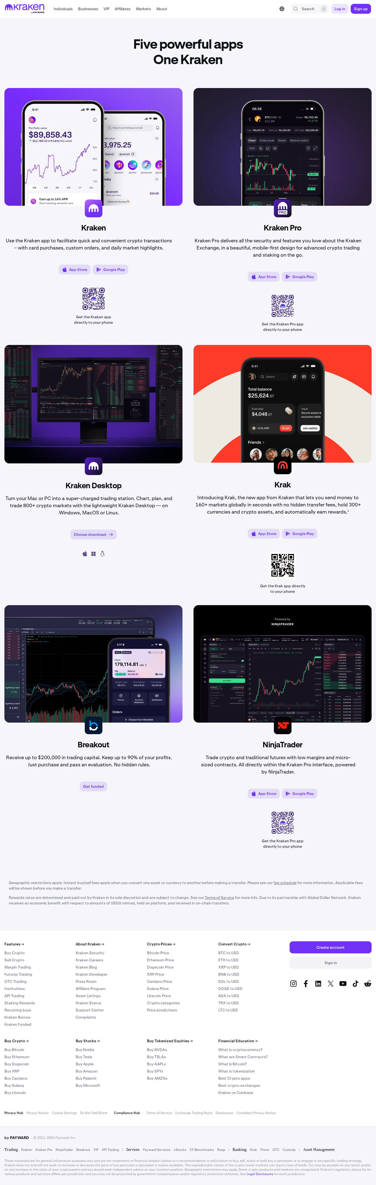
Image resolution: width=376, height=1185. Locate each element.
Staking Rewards (19, 1002)
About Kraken (90, 944)
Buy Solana (14, 1085)
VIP (96, 1150)
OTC (276, 1150)
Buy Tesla (84, 1056)
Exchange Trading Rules (193, 1113)
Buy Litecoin (15, 1092)
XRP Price (155, 974)
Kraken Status (88, 1002)
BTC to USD (228, 952)
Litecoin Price (159, 995)
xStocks (180, 1150)
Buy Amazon (86, 1071)
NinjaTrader (64, 1150)
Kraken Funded (17, 1024)
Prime (264, 1150)
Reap (221, 1150)
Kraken (26, 1150)
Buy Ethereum (16, 1056)
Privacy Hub (13, 1113)
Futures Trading (18, 974)
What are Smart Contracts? (243, 1056)
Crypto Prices (161, 944)
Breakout (83, 1150)
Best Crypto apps (234, 1078)
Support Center (90, 1010)
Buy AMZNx (157, 1078)
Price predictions (162, 1010)
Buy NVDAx (157, 1049)
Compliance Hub (127, 1113)
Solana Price (158, 988)
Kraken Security (90, 952)
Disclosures (224, 1113)
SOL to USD (228, 981)
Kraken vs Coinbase (235, 1092)
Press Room (86, 981)
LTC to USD (228, 1010)
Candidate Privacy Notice (256, 1113)
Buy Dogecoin (16, 1063)
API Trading (14, 995)
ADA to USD (228, 995)
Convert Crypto (234, 944)
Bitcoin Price (158, 952)
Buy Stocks (88, 1040)
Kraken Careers (89, 960)
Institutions (14, 988)
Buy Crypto (14, 952)
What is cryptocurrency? (240, 1049)
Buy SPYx (155, 1071)
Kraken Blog (86, 967)
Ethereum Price (160, 960)
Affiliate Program (90, 988)
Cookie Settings (64, 1113)
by (16, 1137)
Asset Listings (88, 995)
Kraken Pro (44, 1150)
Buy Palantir (86, 1078)
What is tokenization (236, 1071)
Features (14, 944)
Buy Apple (85, 1063)
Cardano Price (159, 981)
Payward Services (156, 1150)
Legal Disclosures (260, 1174)
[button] (63, 9)
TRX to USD (228, 1002)
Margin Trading (17, 967)
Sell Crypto (14, 960)
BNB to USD (228, 974)
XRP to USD (228, 967)
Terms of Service (159, 1113)
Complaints (86, 1017)
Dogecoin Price (160, 967)
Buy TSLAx (156, 1056)
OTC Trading (15, 981)
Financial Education (238, 1040)
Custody (289, 1150)
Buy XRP (11, 1071)
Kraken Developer (91, 974)
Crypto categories (163, 1002)
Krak (253, 1150)
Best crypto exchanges (239, 1085)
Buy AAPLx (156, 1063)
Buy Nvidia (85, 1049)
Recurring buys (17, 1010)
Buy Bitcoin (14, 1049)
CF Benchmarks (202, 1150)
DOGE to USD (230, 988)
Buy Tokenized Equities (170, 1040)
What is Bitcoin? (232, 1063)
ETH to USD (228, 960)
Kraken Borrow (17, 1017)
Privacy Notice (37, 1113)
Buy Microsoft (88, 1085)
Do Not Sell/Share (93, 1113)
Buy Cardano (15, 1078)
